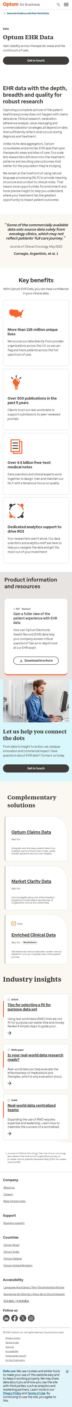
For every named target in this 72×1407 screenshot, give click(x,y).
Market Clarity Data (31, 881)
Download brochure (39, 660)
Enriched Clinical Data (33, 935)
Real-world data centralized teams (32, 1107)
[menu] (66, 4)
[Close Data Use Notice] (67, 1371)
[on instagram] (31, 1318)
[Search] (58, 4)
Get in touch (36, 60)
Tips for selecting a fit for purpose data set (29, 1007)
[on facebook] (14, 1318)
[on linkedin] (6, 1318)
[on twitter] (23, 1318)
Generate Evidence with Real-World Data (28, 13)
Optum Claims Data (31, 832)
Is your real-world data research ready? (35, 1057)
